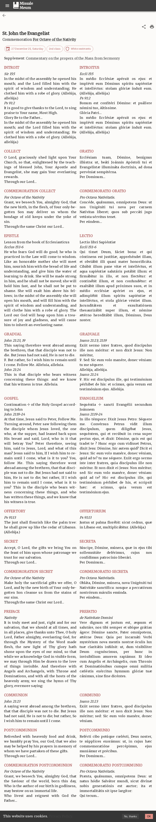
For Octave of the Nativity (54, 39)
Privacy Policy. (61, 816)
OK (149, 816)
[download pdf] (152, 27)
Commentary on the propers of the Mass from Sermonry (73, 58)
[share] (144, 27)
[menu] (7, 6)
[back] (4, 15)
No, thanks (130, 816)
